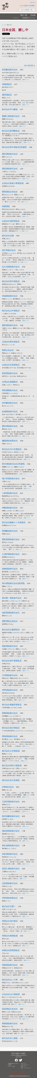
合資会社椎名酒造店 (11, 342)
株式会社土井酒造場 (11, 751)
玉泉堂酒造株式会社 (11, 802)
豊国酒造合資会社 (10, 192)
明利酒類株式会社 (10, 390)
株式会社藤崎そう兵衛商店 (13, 522)
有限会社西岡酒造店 (11, 950)
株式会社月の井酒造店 (12, 449)
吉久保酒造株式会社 (11, 267)
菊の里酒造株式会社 (11, 478)
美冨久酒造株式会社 (11, 869)
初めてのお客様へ (30, 5)
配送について (23, 1066)
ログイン (32, 2)
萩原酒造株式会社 (10, 373)
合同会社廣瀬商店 (10, 382)
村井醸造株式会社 (10, 403)
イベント (16, 18)
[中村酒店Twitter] (20, 1059)
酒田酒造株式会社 (10, 169)
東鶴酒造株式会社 (10, 1023)
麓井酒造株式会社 (10, 154)
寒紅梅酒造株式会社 (11, 845)
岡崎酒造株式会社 (10, 713)
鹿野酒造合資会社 (10, 621)
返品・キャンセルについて (26, 1067)
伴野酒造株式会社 (10, 690)
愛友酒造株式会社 (10, 426)
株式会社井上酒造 (10, 1038)
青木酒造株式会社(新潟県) (13, 583)
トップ (3, 24)
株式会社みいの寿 (10, 980)
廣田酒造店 (7, 95)
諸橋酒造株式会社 (10, 569)
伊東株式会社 (8, 787)
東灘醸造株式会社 (10, 531)
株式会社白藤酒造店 (11, 630)
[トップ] (5, 6)
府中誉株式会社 (9, 250)
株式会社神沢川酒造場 (12, 765)
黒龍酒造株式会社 (10, 646)
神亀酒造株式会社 (10, 508)
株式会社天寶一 (9, 906)
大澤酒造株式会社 (10, 675)
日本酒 (33, 15)
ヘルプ (21, 5)
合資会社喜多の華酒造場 (13, 183)
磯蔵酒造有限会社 (10, 441)
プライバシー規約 (11, 1066)
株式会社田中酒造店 (11, 281)
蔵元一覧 (23, 15)
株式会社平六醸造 (10, 109)
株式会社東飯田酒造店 (12, 705)
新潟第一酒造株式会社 (12, 598)
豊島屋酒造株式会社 (11, 539)
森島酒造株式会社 (10, 325)
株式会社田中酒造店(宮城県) (14, 147)
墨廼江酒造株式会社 (11, 116)
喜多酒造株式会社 (10, 854)
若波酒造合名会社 (10, 1009)
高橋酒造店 (7, 84)
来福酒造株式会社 (10, 296)
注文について (23, 1063)
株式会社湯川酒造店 (11, 728)
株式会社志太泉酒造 (11, 780)
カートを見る (27, 9)
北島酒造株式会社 (10, 883)
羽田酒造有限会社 (10, 898)
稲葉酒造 (6, 206)
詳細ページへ (25, 79)
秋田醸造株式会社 (10, 70)
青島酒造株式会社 (10, 736)
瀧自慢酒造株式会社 (11, 831)
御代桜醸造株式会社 (11, 816)
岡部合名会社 (8, 350)
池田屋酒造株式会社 (11, 613)
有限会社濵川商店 (10, 921)
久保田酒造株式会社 (11, 554)
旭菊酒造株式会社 (10, 965)
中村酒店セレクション (28, 18)
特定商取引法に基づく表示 (13, 1063)
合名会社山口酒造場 (11, 994)
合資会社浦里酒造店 (11, 221)
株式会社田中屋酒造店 (12, 661)
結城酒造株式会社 (10, 411)
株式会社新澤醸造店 (11, 131)
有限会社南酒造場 (10, 936)
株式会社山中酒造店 (11, 311)
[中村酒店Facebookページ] (16, 1059)
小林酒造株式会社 (10, 493)
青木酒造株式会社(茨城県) (13, 464)
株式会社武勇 (8, 236)
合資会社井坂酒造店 (11, 365)
